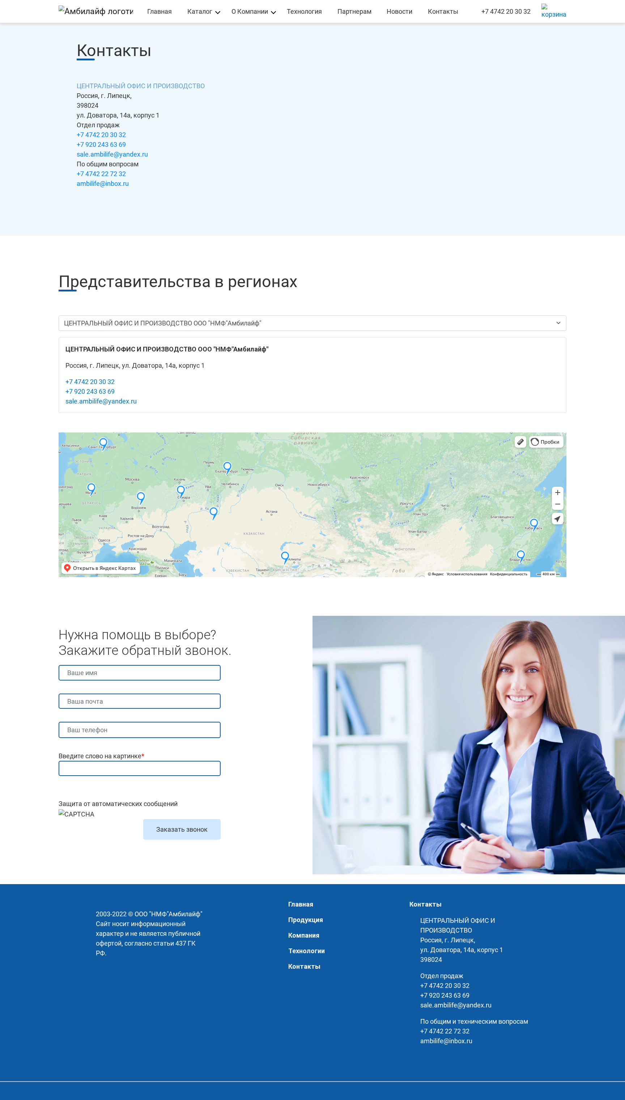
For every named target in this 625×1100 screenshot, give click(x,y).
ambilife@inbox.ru (103, 183)
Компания (303, 935)
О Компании (249, 11)
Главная (159, 11)
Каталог (199, 11)
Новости (399, 11)
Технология (304, 11)
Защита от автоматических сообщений (118, 803)
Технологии (306, 951)
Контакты (443, 11)
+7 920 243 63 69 (101, 144)
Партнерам (354, 11)
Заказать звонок (182, 829)
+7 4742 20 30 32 (506, 11)
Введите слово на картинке (101, 756)
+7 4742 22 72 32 (101, 174)
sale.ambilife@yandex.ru (112, 154)
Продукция (305, 920)
